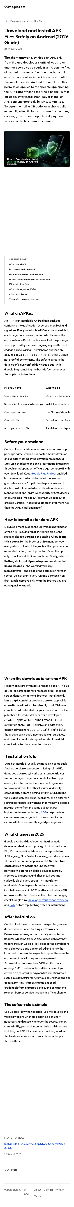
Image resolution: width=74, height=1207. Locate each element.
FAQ (12, 905)
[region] (37, 408)
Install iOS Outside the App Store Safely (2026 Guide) (34, 1146)
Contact (48, 1189)
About (37, 1189)
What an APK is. (18, 264)
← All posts (10, 1169)
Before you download (22, 269)
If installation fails (19, 284)
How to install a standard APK (26, 274)
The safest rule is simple (23, 299)
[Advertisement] (37, 211)
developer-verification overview (48, 900)
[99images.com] (5, 20)
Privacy (60, 1189)
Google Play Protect (43, 473)
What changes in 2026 (22, 289)
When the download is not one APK (29, 279)
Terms (37, 1196)
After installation (18, 294)
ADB (44, 812)
